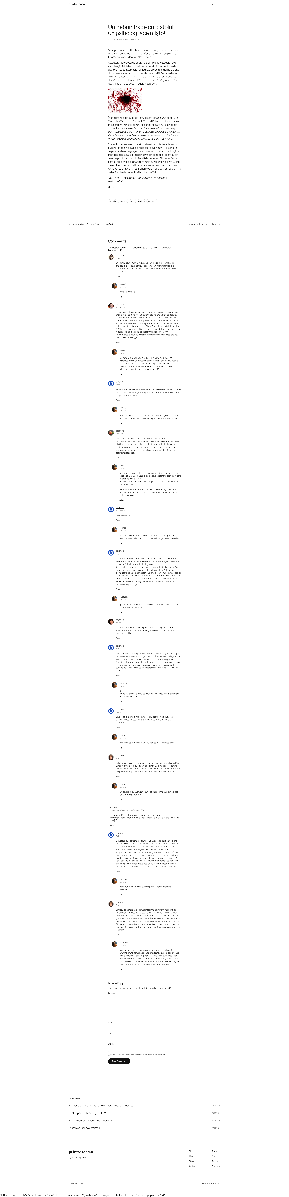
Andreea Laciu (121, 258)
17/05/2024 (216, 1128)
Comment (112, 993)
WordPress (216, 1183)
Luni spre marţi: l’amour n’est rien (202, 224)
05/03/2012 (120, 255)
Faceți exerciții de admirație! (85, 1128)
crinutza (119, 623)
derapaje (112, 201)
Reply (118, 276)
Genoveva (119, 434)
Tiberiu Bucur (120, 307)
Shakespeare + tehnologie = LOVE (88, 1113)
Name (110, 1022)
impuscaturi (123, 201)
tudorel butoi (152, 201)
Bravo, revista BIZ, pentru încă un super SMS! (92, 224)
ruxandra (119, 39)
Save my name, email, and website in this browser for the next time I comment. (137, 1055)
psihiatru (141, 201)
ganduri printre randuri (132, 39)
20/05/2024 (216, 1113)
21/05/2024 (216, 1106)
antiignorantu (120, 510)
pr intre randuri (77, 4)
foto (111, 187)
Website (111, 1044)
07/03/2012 (120, 709)
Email (110, 1033)
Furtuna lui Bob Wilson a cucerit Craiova (91, 1120)
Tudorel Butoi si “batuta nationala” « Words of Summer (129, 810)
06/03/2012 (120, 551)
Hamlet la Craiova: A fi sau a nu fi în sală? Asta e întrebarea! (101, 1105)
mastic (118, 554)
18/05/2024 (216, 1120)
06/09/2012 (120, 833)
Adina (118, 385)
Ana (117, 758)
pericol (132, 201)
